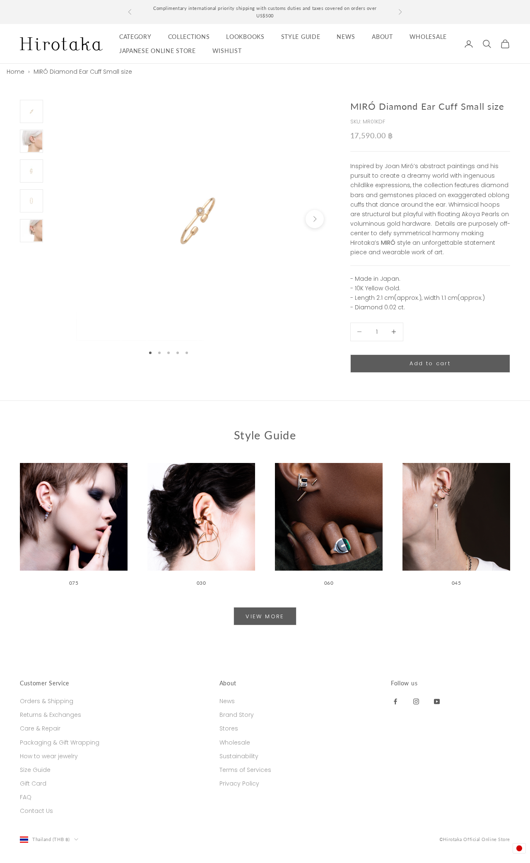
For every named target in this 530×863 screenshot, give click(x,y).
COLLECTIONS (189, 36)
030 (201, 583)
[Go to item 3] (31, 171)
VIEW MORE (265, 616)
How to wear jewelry (49, 756)
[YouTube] (437, 701)
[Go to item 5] (31, 230)
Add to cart (430, 363)
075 (74, 583)
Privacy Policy (239, 783)
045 (456, 583)
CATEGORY (135, 36)
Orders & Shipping (46, 701)
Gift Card (33, 783)
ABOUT (382, 36)
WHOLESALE (428, 36)
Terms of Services (245, 770)
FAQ (25, 797)
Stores (228, 728)
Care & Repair (40, 728)
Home (15, 71)
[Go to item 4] (31, 200)
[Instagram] (416, 701)
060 (329, 583)
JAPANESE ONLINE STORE (157, 50)
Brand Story (236, 715)
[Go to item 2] (31, 141)
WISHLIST (227, 50)
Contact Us (36, 811)
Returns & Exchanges (50, 715)
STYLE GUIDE (300, 36)
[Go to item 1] (31, 111)
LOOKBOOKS (245, 36)
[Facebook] (395, 701)
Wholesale (234, 742)
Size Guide (35, 770)
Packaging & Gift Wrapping (59, 742)
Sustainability (238, 756)
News (227, 701)
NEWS (346, 36)
